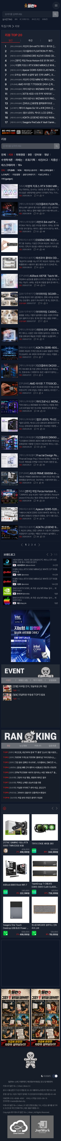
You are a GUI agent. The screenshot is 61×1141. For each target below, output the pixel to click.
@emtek (25, 575)
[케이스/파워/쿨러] (27, 204)
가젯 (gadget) (7, 179)
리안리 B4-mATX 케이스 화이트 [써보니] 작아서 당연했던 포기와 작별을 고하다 (47, 222)
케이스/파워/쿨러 (46, 170)
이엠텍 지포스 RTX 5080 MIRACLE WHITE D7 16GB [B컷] (35, 580)
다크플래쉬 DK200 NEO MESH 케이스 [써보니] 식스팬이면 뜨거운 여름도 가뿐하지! (47, 366)
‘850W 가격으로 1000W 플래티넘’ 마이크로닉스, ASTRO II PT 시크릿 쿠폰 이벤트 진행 (35, 757)
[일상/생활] (12, 778)
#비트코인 (36, 19)
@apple (23, 603)
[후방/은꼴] (12, 793)
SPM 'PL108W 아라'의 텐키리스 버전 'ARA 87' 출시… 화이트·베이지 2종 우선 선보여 (35, 772)
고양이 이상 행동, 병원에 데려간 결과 (31, 777)
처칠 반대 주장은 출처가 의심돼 (30, 798)
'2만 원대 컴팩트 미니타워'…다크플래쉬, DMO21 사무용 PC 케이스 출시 (36, 762)
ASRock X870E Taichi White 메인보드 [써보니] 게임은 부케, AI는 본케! (44, 276)
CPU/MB (11, 170)
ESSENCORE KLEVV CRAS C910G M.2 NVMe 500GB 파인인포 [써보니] (48, 240)
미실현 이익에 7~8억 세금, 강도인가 (31, 787)
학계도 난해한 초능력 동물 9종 (29, 782)
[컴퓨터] (11, 752)
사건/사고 (43, 159)
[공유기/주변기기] (27, 293)
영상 (46, 154)
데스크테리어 (8, 165)
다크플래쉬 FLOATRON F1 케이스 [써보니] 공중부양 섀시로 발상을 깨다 (48, 204)
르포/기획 (30, 159)
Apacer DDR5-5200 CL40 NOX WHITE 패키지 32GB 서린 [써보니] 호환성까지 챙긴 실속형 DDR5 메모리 (47, 509)
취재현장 (20, 154)
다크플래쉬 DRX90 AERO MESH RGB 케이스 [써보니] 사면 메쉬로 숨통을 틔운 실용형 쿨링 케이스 (48, 437)
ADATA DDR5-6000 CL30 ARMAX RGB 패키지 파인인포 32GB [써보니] (48, 348)
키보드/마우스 (43, 174)
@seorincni (30, 565)
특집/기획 (6, 26)
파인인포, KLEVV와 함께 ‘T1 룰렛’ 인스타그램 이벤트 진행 (35, 752)
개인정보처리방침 (33, 1082)
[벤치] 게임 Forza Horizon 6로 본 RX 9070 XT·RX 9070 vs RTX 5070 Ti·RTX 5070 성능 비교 (42, 491)
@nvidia (26, 594)
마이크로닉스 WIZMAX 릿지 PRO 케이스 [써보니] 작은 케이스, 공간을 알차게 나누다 (47, 401)
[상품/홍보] (12, 767)
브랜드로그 (9, 554)
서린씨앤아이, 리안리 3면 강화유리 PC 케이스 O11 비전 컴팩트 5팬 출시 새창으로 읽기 (35, 561)
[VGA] (22, 186)
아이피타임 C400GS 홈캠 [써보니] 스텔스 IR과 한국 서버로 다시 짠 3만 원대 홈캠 (47, 312)
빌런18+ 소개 (13, 1082)
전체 (3, 154)
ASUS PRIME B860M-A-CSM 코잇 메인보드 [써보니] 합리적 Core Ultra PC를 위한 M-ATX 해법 (44, 473)
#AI (16, 19)
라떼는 (19, 159)
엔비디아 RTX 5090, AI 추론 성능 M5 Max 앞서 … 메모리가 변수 (34, 589)
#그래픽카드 (24, 19)
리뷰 (17, 26)
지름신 (54, 159)
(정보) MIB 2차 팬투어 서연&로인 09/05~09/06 (36, 767)
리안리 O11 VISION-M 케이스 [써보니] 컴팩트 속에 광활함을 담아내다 (47, 330)
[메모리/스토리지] (27, 240)
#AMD (45, 19)
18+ (20, 165)
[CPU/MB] (24, 275)
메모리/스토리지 (30, 170)
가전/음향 (16, 174)
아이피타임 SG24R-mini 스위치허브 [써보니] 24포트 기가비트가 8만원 (48, 294)
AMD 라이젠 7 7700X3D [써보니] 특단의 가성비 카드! (44, 384)
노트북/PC (5, 174)
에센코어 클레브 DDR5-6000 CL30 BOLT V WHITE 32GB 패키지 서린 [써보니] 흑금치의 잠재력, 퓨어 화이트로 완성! (48, 258)
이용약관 (22, 1082)
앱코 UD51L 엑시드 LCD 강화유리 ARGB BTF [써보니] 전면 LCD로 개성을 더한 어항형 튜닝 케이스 (48, 419)
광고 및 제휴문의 (47, 1082)
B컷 (30, 154)
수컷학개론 (7, 159)
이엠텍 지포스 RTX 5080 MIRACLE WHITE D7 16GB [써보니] (42, 186)
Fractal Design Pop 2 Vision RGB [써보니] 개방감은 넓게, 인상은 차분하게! (47, 455)
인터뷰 (37, 154)
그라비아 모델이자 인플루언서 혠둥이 (31, 793)
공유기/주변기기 (29, 174)
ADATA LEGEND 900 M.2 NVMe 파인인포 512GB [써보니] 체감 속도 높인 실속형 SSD (48, 527)
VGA (19, 170)
